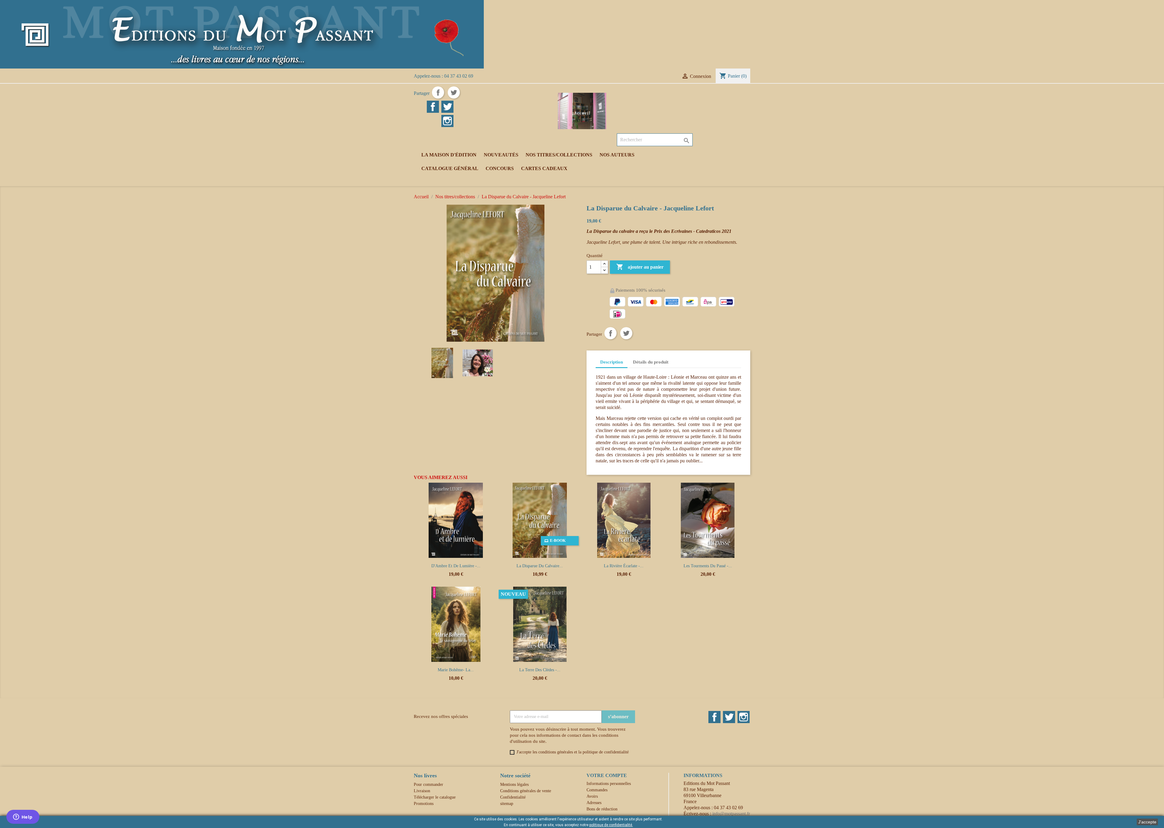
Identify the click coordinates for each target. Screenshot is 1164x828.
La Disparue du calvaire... (540, 566)
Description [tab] (611, 362)
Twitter (729, 717)
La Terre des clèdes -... (539, 670)
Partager (438, 92)
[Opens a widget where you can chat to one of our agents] (22, 817)
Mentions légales (514, 784)
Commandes (597, 790)
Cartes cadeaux (544, 168)
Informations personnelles (609, 783)
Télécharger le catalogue (435, 797)
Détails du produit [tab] (650, 362)
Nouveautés (501, 154)
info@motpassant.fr (731, 813)
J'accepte (1147, 822)
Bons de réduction (602, 809)
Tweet (454, 92)
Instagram (744, 717)
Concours (500, 168)
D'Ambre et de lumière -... (455, 566)
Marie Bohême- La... (456, 670)
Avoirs (592, 796)
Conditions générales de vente (525, 791)
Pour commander (428, 784)
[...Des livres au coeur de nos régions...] (242, 33)
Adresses (594, 802)
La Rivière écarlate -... (624, 566)
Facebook (714, 717)
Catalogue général (449, 168)
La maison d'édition (449, 154)
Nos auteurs (617, 154)
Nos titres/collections (559, 154)
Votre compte (607, 775)
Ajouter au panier (640, 266)
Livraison (422, 791)
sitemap (506, 803)
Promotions (423, 803)
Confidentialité (513, 797)
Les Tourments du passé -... (708, 566)
